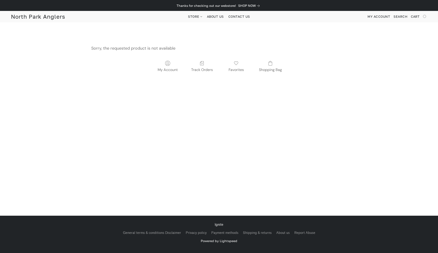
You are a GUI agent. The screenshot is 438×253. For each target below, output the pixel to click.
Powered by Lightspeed (219, 241)
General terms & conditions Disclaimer (152, 233)
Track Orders (202, 69)
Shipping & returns (257, 233)
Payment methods (224, 233)
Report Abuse (304, 233)
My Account (168, 69)
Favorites (236, 69)
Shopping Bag (270, 69)
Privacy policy (196, 233)
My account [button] (379, 16)
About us (283, 233)
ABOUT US (215, 16)
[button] (38, 16)
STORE (194, 16)
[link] (249, 5)
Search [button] (400, 16)
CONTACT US (239, 16)
